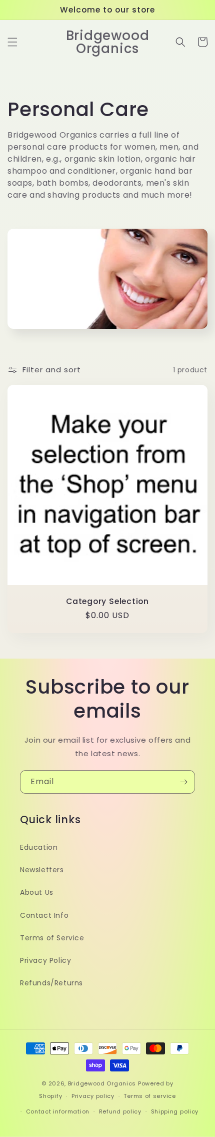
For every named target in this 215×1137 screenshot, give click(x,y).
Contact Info (44, 915)
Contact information (58, 1111)
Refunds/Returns (51, 983)
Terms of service (150, 1096)
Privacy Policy (45, 960)
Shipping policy (175, 1111)
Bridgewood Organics (102, 1083)
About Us (37, 892)
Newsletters (42, 870)
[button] (13, 42)
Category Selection (107, 601)
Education (39, 847)
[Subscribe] (183, 782)
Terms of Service (52, 938)
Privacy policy (93, 1096)
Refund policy (120, 1111)
